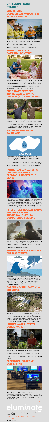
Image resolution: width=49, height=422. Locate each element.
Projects (28, 416)
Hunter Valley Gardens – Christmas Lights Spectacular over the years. (23, 173)
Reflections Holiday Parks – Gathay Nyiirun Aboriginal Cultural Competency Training (24, 213)
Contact (34, 416)
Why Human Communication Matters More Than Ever (23, 14)
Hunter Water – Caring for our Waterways (24, 252)
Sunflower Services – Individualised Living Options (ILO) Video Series (23, 94)
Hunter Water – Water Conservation (21, 325)
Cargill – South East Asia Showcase (23, 288)
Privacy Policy (11, 418)
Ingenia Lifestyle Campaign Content (19, 52)
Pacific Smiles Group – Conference (21, 362)
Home (9, 416)
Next (40, 401)
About (22, 416)
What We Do (15, 416)
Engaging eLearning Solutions (20, 132)
